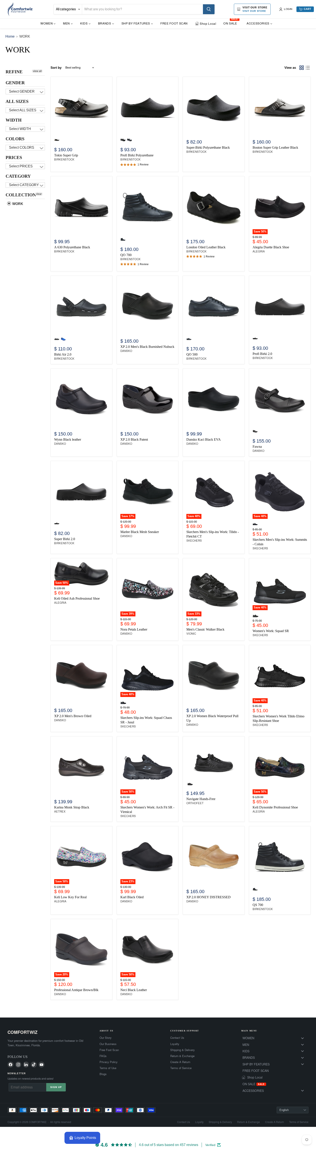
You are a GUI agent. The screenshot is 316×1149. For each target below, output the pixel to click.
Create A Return (180, 1062)
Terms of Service (181, 1068)
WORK (17, 204)
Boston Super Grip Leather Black (275, 147)
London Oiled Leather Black (205, 247)
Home (10, 36)
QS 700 (258, 905)
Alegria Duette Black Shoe (271, 247)
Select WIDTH (20, 129)
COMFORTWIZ (22, 1032)
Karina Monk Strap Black (71, 807)
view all (37, 71)
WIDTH (13, 120)
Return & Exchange (182, 1056)
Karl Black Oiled (132, 897)
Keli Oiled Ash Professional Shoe (77, 598)
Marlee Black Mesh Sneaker (139, 532)
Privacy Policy (109, 1062)
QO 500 (192, 354)
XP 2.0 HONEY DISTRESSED (208, 897)
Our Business (108, 1044)
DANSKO (126, 351)
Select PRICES (21, 166)
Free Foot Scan (109, 1050)
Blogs (103, 1074)
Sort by (56, 67)
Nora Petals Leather (133, 629)
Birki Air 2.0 (62, 354)
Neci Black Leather (133, 990)
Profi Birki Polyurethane (136, 155)
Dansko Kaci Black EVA (203, 439)
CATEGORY (18, 176)
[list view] (308, 68)
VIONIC (191, 633)
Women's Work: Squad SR (271, 631)
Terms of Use (108, 1068)
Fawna (257, 446)
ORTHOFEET (195, 803)
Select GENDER (22, 91)
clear (39, 194)
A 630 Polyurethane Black (72, 247)
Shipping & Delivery (182, 1050)
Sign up (56, 1087)
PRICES (14, 157)
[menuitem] (48, 23)
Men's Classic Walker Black (205, 629)
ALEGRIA (259, 251)
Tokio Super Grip (66, 155)
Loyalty (174, 1044)
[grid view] (302, 68)
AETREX (60, 811)
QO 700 (126, 255)
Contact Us (177, 1038)
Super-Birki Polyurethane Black (208, 147)
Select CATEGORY (24, 185)
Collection (21, 194)
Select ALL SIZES (22, 110)
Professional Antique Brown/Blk (76, 990)
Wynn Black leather (67, 439)
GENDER (15, 82)
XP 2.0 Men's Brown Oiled (72, 716)
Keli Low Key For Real (70, 897)
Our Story (106, 1038)
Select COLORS (21, 147)
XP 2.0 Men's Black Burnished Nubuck (147, 346)
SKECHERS (194, 540)
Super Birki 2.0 (64, 539)
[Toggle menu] (302, 1038)
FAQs (103, 1056)
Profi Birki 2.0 (262, 354)
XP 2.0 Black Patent (134, 439)
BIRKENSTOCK (64, 159)
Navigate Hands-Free (200, 799)
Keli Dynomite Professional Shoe (275, 807)
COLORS (15, 138)
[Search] (209, 9)
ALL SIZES (17, 101)
